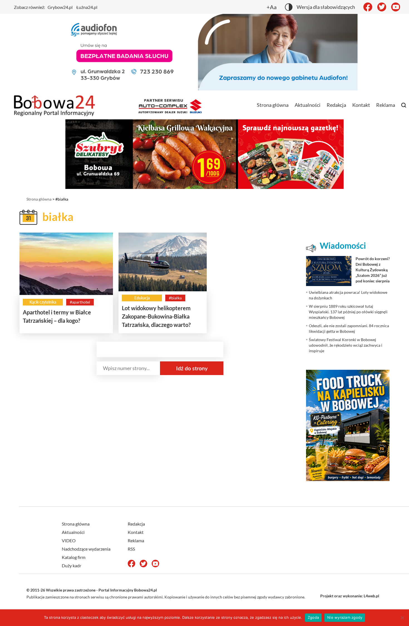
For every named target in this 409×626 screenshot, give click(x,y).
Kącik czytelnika (42, 302)
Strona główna (273, 105)
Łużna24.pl (86, 7)
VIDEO (69, 540)
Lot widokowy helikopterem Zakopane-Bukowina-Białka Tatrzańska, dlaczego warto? (156, 316)
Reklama (385, 105)
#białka (175, 297)
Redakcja (336, 105)
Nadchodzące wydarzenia (86, 548)
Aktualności (308, 105)
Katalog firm (73, 557)
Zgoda (313, 617)
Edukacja (142, 297)
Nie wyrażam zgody (344, 617)
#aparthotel (80, 302)
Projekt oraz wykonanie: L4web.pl (349, 595)
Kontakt (361, 105)
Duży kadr (71, 565)
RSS (131, 548)
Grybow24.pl (60, 7)
